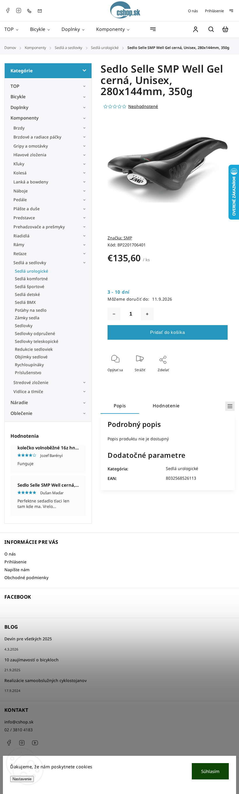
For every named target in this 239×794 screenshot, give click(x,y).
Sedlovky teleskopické (36, 341)
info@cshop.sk (19, 722)
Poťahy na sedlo (31, 310)
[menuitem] (14, 29)
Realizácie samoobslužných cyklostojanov (45, 680)
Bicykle (18, 97)
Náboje (20, 191)
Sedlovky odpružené (35, 333)
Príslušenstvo (28, 372)
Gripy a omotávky (30, 146)
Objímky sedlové (31, 357)
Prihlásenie (214, 10)
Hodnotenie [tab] (166, 406)
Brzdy (18, 128)
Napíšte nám (16, 569)
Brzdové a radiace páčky (37, 137)
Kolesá (20, 173)
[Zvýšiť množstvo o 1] (147, 314)
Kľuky (18, 163)
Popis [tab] (120, 406)
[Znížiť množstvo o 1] (114, 314)
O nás (193, 10)
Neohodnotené (143, 106)
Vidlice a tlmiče (28, 391)
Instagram (18, 10)
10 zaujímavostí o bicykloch (31, 659)
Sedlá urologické (31, 271)
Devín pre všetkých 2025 (28, 638)
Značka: (120, 238)
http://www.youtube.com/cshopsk (35, 742)
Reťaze (20, 253)
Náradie (19, 402)
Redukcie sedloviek (34, 349)
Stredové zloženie (30, 382)
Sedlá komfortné (31, 278)
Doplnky (19, 107)
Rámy (18, 244)
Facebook (7, 10)
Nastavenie (22, 779)
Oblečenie (21, 413)
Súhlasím (210, 771)
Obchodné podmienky (26, 577)
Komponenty (24, 118)
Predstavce (24, 217)
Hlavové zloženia (29, 154)
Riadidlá (21, 236)
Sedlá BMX (25, 302)
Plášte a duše (26, 208)
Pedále (20, 199)
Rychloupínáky (29, 364)
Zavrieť (208, 377)
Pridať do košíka (167, 332)
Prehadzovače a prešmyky (39, 226)
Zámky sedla (27, 317)
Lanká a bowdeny (30, 182)
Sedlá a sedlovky (29, 262)
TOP (15, 86)
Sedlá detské (27, 294)
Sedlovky (23, 325)
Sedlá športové (29, 286)
